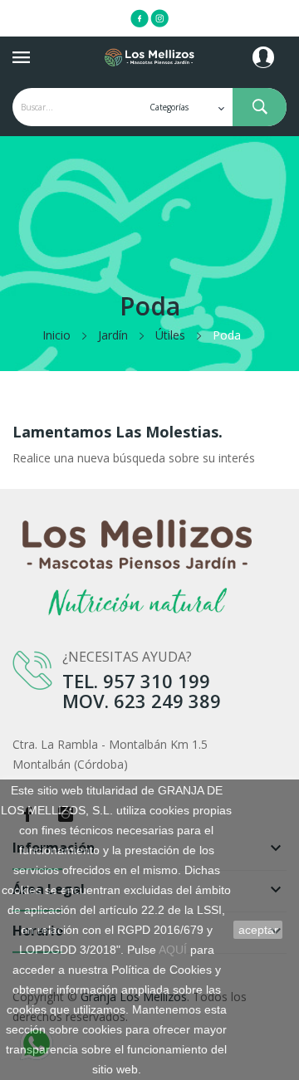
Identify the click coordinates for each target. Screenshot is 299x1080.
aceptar (258, 929)
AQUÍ (173, 949)
